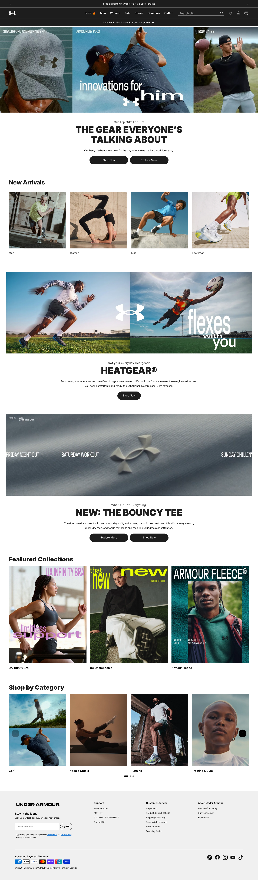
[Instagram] (225, 857)
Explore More (149, 160)
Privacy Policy (66, 835)
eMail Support (101, 808)
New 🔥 (90, 13)
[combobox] (201, 12)
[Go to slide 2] (130, 776)
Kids (128, 13)
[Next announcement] (248, 4)
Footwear (198, 252)
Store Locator (153, 826)
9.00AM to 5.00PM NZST (106, 817)
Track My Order (154, 831)
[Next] (242, 733)
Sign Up (66, 826)
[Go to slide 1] (126, 776)
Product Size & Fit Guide (158, 813)
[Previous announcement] (10, 4)
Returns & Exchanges (156, 822)
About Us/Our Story (207, 808)
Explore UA (203, 817)
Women (115, 13)
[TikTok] (240, 857)
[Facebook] (217, 857)
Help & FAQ (151, 808)
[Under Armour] (129, 70)
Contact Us (99, 822)
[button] (246, 13)
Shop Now (108, 160)
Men (103, 13)
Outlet (168, 13)
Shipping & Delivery (156, 817)
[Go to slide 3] (133, 776)
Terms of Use (52, 835)
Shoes (139, 13)
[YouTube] (232, 857)
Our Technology (206, 813)
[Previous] (15, 733)
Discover (154, 13)
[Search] (222, 13)
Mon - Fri (98, 813)
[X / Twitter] (209, 857)
